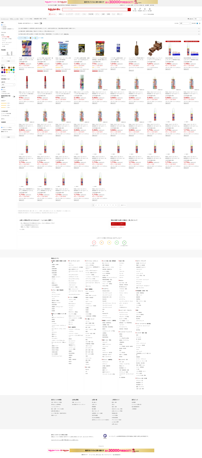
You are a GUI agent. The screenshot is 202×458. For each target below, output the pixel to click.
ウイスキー (121, 263)
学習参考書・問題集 (90, 343)
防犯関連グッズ (139, 382)
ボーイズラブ (88, 347)
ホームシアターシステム (74, 278)
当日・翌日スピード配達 (56, 402)
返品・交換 (114, 406)
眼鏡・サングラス (140, 287)
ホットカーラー (72, 340)
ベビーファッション (123, 314)
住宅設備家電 (54, 285)
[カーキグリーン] (14, 68)
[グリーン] (11, 70)
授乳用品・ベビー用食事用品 (125, 322)
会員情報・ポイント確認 (97, 413)
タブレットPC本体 (90, 265)
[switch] (14, 96)
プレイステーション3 (107, 305)
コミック (87, 321)
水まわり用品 (105, 285)
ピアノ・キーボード (90, 291)
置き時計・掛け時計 (140, 363)
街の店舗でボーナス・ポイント (78, 404)
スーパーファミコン (106, 317)
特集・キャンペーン (76, 402)
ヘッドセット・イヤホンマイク (92, 276)
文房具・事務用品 (140, 293)
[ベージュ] (11, 68)
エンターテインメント (90, 325)
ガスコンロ (54, 332)
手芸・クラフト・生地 (141, 301)
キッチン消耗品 (105, 271)
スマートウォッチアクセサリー (92, 280)
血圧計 (70, 361)
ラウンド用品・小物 (140, 275)
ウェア (137, 277)
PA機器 (87, 293)
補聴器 (70, 351)
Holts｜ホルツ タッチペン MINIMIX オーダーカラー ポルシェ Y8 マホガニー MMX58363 (100, 158)
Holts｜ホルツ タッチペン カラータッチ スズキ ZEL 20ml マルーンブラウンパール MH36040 (63, 93)
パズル (120, 295)
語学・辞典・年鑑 (89, 349)
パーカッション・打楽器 (91, 305)
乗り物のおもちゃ (123, 286)
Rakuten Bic (54, 9)
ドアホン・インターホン (124, 363)
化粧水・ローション (106, 344)
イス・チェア (139, 351)
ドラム (87, 299)
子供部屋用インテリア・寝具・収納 (143, 354)
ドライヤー (77, 14)
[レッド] (4, 70)
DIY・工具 (121, 361)
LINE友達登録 (115, 417)
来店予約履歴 (95, 415)
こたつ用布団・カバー (141, 371)
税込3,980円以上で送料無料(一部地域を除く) (67, 5)
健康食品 (104, 368)
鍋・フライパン (105, 263)
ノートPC (71, 301)
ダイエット (104, 363)
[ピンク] (2, 70)
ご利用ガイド (122, 5)
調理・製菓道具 (105, 265)
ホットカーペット (55, 296)
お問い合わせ (115, 424)
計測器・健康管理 (106, 365)
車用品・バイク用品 (14, 18)
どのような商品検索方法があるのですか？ (30, 225)
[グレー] (4, 68)
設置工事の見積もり (55, 411)
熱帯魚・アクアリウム (124, 340)
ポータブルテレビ (72, 282)
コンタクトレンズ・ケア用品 (108, 331)
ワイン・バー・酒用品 (107, 283)
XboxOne (104, 299)
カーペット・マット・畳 (141, 361)
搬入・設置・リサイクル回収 (57, 408)
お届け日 (3, 87)
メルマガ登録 (115, 415)
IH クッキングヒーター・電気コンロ (59, 343)
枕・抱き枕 (138, 339)
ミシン (53, 281)
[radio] (1, 24)
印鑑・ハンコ (139, 295)
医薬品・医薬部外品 (106, 322)
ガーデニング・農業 (123, 372)
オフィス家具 (139, 373)
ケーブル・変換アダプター (91, 272)
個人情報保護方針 (135, 406)
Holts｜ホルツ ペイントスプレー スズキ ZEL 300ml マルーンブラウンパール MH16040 (81, 93)
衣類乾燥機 (54, 270)
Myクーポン (94, 411)
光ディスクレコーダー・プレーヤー (76, 272)
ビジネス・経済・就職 (90, 333)
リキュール (121, 271)
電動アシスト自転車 (140, 265)
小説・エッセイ (89, 345)
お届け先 (3, 82)
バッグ (137, 327)
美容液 (103, 348)
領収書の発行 (115, 413)
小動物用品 (121, 342)
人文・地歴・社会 (89, 341)
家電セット (61, 14)
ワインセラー (54, 338)
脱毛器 (70, 338)
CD (86, 371)
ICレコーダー (71, 280)
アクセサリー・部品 (73, 287)
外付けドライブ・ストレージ (75, 316)
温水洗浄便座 (71, 353)
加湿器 (53, 308)
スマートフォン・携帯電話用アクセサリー (93, 268)
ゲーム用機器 (71, 320)
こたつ (53, 298)
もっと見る (22, 229)
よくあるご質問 (129, 5)
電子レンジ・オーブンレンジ (58, 317)
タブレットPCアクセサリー (91, 270)
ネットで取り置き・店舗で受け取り (58, 413)
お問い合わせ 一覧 (99, 454)
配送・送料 (114, 402)
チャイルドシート (123, 326)
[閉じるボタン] (199, 28)
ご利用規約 (134, 408)
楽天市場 (152, 5)
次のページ (123, 205)
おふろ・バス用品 (123, 318)
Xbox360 (104, 301)
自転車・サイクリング (141, 263)
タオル (137, 307)
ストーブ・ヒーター (56, 294)
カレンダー (88, 335)
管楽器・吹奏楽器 (89, 297)
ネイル (103, 350)
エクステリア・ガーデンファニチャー (126, 374)
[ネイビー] (2, 72)
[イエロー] (9, 70)
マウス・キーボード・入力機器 (75, 318)
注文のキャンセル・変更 (117, 408)
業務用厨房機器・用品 (107, 279)
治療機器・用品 (105, 324)
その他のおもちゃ (123, 307)
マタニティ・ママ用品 (124, 316)
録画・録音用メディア (73, 269)
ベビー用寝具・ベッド (124, 320)
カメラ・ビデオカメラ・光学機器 (76, 267)
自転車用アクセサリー (141, 267)
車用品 (21, 18)
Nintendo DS (105, 313)
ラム (120, 269)
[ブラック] (2, 68)
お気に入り (94, 404)
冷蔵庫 (103, 14)
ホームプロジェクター (73, 274)
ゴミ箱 (137, 369)
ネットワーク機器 (72, 314)
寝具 (137, 335)
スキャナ (71, 309)
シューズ (138, 271)
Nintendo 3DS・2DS (106, 297)
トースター (54, 323)
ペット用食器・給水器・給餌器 (126, 346)
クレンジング (105, 346)
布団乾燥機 (54, 272)
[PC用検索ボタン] (129, 9)
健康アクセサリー (106, 372)
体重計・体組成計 (72, 359)
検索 (9, 61)
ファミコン (104, 315)
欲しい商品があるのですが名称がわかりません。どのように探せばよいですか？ (38, 223)
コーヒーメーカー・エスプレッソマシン (59, 326)
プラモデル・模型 (123, 288)
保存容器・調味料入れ (107, 269)
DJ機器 (87, 307)
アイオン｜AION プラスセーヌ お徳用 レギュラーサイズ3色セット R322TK (27, 59)
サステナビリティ (108, 454)
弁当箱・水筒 (105, 275)
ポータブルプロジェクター (74, 294)
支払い (113, 404)
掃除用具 (138, 297)
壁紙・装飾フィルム (140, 365)
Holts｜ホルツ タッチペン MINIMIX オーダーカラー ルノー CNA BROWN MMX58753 (172, 126)
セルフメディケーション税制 (57, 440)
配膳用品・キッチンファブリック (109, 277)
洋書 (87, 356)
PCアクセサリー (72, 303)
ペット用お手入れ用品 (124, 338)
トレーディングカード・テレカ (126, 301)
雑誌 (87, 339)
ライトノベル (88, 358)
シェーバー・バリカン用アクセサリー (76, 336)
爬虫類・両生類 (122, 348)
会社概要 (147, 5)
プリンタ (71, 307)
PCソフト (71, 324)
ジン (120, 267)
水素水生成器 (54, 352)
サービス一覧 (92, 454)
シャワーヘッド (72, 347)
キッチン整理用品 (106, 273)
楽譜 (87, 331)
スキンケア (104, 342)
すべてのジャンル (4, 18)
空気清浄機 (90, 14)
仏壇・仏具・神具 (140, 388)
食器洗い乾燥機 (55, 347)
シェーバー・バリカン (73, 333)
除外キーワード (4, 131)
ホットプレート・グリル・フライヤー (59, 329)
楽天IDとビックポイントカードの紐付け (100, 419)
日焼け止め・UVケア (106, 354)
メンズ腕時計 (139, 312)
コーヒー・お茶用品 (106, 281)
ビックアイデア (69, 14)
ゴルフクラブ (139, 269)
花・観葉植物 (122, 377)
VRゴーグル (88, 286)
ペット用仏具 (122, 352)
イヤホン (84, 14)
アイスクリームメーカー (57, 356)
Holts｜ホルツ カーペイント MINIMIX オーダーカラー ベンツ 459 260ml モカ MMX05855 (81, 126)
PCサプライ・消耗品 (73, 311)
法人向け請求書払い (96, 417)
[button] (2, 53)
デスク (137, 349)
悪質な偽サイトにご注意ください (71, 440)
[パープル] (4, 72)
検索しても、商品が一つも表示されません (30, 226)
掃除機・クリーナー (56, 276)
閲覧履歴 (94, 406)
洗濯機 (108, 14)
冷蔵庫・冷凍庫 (55, 264)
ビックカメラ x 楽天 (52, 5)
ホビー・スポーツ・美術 (91, 329)
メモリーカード (72, 285)
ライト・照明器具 (55, 287)
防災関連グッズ (122, 368)
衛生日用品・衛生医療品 (107, 326)
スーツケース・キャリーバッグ (143, 325)
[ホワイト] (7, 68)
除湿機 (53, 310)
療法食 (120, 356)
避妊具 (103, 328)
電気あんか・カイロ (56, 302)
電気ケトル (54, 336)
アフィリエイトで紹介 (116, 419)
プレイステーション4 (107, 295)
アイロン (54, 279)
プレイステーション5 (107, 293)
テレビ (113, 14)
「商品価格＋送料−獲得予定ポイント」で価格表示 (28, 23)
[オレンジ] (7, 70)
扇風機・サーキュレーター (57, 306)
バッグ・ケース (139, 273)
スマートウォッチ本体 (90, 278)
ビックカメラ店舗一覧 (139, 5)
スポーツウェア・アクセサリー (143, 285)
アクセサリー (88, 303)
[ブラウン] (9, 68)
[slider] (1, 55)
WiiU (103, 309)
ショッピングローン (55, 406)
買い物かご (94, 402)
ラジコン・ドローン (123, 293)
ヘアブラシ (71, 331)
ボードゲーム (122, 299)
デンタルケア (71, 343)
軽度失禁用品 (105, 337)
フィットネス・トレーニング (142, 279)
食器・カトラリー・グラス (108, 267)
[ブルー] (14, 70)
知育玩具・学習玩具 (123, 284)
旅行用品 (138, 329)
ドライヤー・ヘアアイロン (74, 329)
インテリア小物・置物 (141, 375)
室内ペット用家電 (123, 354)
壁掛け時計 (138, 316)
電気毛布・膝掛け (55, 300)
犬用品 (120, 336)
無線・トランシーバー (73, 289)
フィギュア (121, 290)
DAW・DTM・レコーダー (91, 295)
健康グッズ (104, 370)
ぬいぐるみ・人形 (123, 282)
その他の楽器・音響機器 (91, 316)
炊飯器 (53, 319)
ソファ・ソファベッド (141, 343)
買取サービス (54, 415)
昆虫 (120, 350)
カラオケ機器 (88, 314)
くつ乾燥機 (54, 274)
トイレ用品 (138, 305)
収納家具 (138, 356)
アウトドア (138, 283)
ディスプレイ (71, 305)
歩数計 (70, 357)
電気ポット (54, 334)
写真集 (87, 362)
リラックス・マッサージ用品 (108, 374)
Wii (103, 311)
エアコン (97, 14)
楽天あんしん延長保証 (56, 404)
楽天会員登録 (151, 14)
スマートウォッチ (140, 320)
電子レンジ (119, 14)
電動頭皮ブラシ (72, 345)
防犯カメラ (121, 365)
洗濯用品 (138, 299)
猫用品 (120, 334)
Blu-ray (87, 369)
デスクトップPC (72, 299)
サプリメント (105, 361)
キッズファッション (123, 312)
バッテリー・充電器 (90, 274)
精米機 (53, 321)
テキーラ (121, 277)
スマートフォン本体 (90, 263)
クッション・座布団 (140, 345)
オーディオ (71, 265)
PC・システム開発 (90, 354)
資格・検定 (88, 360)
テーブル (138, 347)
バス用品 (138, 303)
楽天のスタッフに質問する (118, 223)
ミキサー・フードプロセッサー (58, 340)
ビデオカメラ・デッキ (73, 276)
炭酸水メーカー (55, 345)
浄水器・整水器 (55, 349)
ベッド (137, 341)
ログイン (145, 14)
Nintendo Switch (106, 290)
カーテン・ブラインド (141, 359)
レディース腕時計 (140, 314)
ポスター (87, 364)
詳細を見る (66, 34)
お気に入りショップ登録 (117, 411)
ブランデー (121, 275)
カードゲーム (122, 297)
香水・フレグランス (106, 356)
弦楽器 (87, 309)
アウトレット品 (139, 380)
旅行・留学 (88, 327)
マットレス (138, 337)
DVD (87, 373)
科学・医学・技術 (89, 352)
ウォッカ (121, 273)
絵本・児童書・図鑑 (90, 323)
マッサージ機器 (72, 349)
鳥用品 (120, 344)
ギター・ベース (89, 301)
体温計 (70, 363)
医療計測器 (104, 335)
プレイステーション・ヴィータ (109, 303)
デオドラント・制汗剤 (107, 352)
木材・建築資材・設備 (124, 370)
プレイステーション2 (107, 307)
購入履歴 (94, 408)
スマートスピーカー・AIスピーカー (76, 291)
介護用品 (104, 333)
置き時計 (138, 318)
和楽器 (87, 311)
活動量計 (71, 355)
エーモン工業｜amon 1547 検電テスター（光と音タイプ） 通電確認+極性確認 (45, 59)
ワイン (120, 265)
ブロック (121, 305)
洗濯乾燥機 (54, 268)
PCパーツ (71, 322)
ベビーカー (121, 324)
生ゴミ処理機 (54, 354)
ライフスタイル (89, 337)
